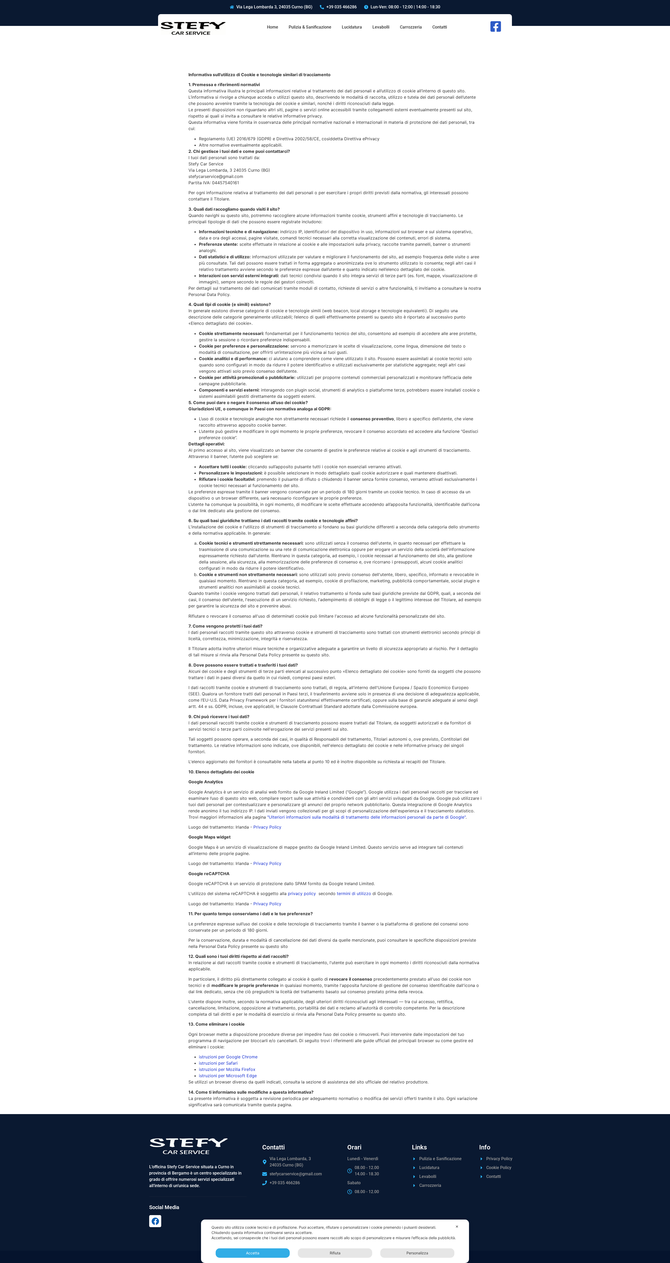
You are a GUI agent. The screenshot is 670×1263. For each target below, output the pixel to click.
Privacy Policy (267, 827)
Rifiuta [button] (335, 1253)
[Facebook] (155, 1221)
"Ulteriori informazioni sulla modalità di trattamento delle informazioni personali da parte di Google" (366, 817)
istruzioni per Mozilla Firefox (227, 1069)
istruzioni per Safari (218, 1063)
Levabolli (380, 27)
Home (272, 27)
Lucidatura (352, 27)
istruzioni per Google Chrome (228, 1056)
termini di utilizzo (354, 893)
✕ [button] (457, 1226)
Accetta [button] (252, 1253)
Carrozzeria (411, 27)
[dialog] (335, 1241)
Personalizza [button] (417, 1253)
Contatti (439, 27)
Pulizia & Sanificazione (310, 27)
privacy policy (302, 893)
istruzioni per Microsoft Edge (228, 1075)
